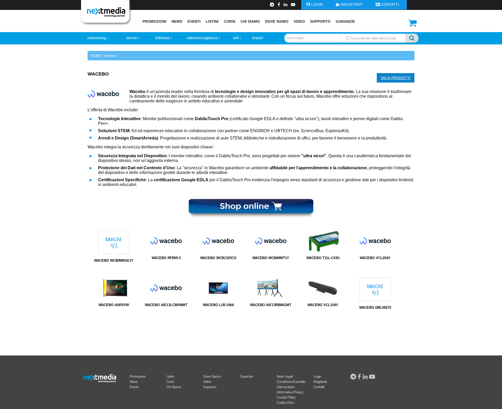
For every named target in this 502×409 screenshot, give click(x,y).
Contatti (318, 387)
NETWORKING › (97, 38)
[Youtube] (293, 4)
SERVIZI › (133, 38)
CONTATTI (390, 4)
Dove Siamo (276, 21)
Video (299, 21)
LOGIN (317, 4)
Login (317, 376)
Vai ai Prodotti (395, 78)
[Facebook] (279, 4)
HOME (95, 56)
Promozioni (154, 21)
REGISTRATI (352, 4)
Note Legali (285, 376)
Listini (212, 21)
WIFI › (237, 38)
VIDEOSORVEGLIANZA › (203, 38)
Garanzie (345, 21)
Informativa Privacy (290, 392)
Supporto (320, 21)
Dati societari (285, 387)
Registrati (320, 381)
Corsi (229, 21)
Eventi (194, 21)
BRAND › (258, 38)
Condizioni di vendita (291, 381)
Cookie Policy (286, 397)
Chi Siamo (250, 21)
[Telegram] (272, 4)
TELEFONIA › (163, 38)
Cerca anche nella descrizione (373, 38)
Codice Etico (285, 402)
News (177, 21)
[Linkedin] (286, 4)
